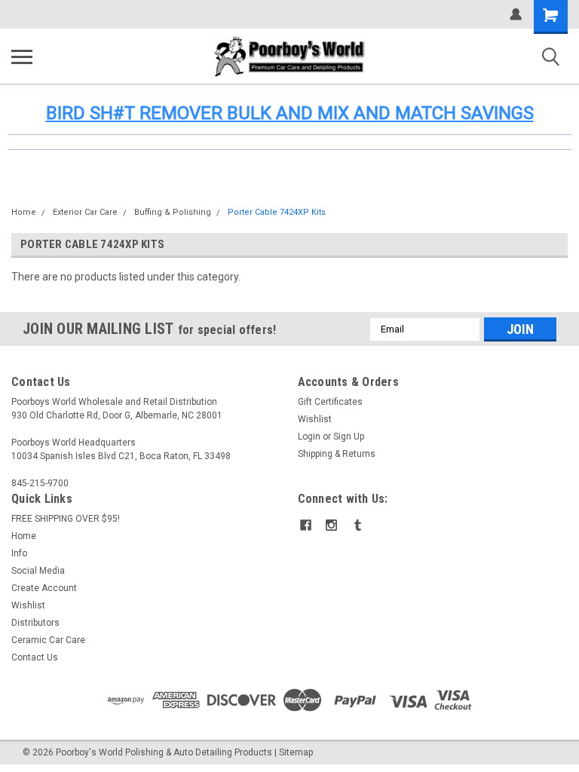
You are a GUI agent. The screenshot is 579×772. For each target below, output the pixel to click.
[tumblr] (357, 525)
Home (23, 212)
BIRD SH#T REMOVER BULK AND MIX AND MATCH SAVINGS (290, 113)
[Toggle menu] (21, 56)
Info (19, 553)
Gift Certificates (330, 402)
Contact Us (34, 657)
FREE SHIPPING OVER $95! (65, 518)
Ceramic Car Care (48, 640)
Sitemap (296, 752)
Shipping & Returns (336, 454)
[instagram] (331, 525)
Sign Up (348, 436)
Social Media (38, 570)
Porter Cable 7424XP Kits (277, 212)
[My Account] (516, 14)
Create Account (44, 588)
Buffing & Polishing (172, 212)
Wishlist (315, 419)
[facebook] (305, 525)
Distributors (35, 622)
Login (309, 436)
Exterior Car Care (85, 212)
